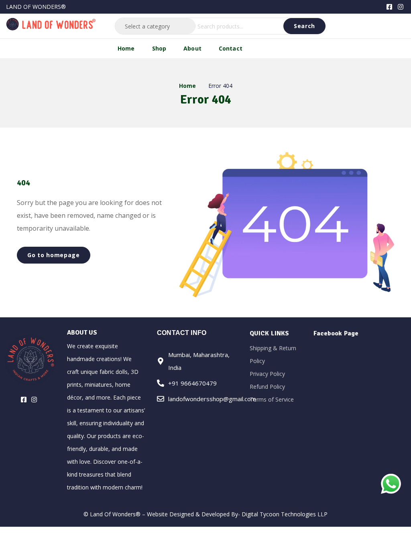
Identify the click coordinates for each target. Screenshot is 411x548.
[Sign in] (386, 26)
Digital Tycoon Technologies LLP (285, 514)
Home (126, 48)
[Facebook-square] (389, 6)
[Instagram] (400, 6)
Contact (230, 48)
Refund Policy (267, 386)
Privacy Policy (267, 374)
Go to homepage (53, 255)
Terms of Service (272, 399)
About (192, 48)
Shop (159, 48)
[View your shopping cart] (398, 25)
